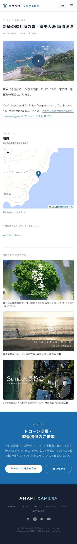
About (12, 506)
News (65, 506)
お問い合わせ (58, 468)
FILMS (6, 20)
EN (62, 6)
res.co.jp (56, 531)
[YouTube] (48, 519)
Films (25, 506)
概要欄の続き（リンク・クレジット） (23, 225)
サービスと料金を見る (24, 468)
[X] (28, 519)
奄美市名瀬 (20, 20)
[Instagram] (35, 519)
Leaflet (55, 206)
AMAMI (39, 498)
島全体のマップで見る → (14, 212)
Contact (38, 511)
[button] (38, 61)
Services (50, 506)
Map (36, 506)
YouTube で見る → (12, 235)
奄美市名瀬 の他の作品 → (16, 254)
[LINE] (42, 519)
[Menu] (71, 6)
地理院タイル (66, 206)
